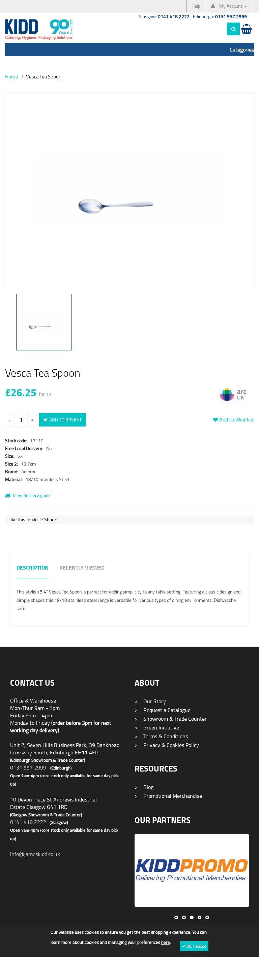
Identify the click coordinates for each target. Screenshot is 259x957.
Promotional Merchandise (168, 795)
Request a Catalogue (163, 710)
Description (33, 568)
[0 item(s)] (246, 35)
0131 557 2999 (28, 767)
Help (196, 6)
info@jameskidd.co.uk (35, 854)
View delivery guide (31, 495)
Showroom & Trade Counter (171, 718)
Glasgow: (164, 16)
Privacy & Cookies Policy (167, 745)
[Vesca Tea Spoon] (129, 190)
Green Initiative (157, 727)
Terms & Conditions (161, 736)
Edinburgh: (220, 16)
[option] (129, 193)
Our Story (150, 701)
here (165, 942)
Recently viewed (82, 568)
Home (11, 76)
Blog (144, 787)
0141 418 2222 (28, 822)
